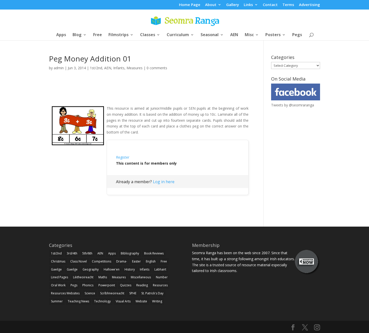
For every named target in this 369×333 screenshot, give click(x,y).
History (130, 269)
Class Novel (78, 261)
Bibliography (130, 253)
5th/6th (87, 253)
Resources (160, 285)
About (210, 5)
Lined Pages (59, 277)
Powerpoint (106, 285)
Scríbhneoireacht (112, 293)
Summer (57, 301)
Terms (288, 5)
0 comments (157, 67)
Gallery (232, 5)
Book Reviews (154, 253)
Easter (136, 261)
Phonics (87, 285)
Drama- (121, 261)
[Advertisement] (149, 93)
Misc (249, 35)
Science (90, 293)
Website (141, 301)
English (151, 261)
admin (59, 67)
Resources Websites (65, 293)
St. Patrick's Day (152, 293)
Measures (135, 67)
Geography (91, 269)
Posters (273, 35)
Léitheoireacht (83, 277)
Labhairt (160, 269)
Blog (77, 35)
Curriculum (178, 35)
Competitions (101, 261)
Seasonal (210, 35)
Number (162, 277)
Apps (61, 35)
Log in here (163, 181)
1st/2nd (96, 67)
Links (248, 5)
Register (122, 157)
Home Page (189, 5)
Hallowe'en (111, 269)
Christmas (58, 261)
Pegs (297, 35)
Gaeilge (56, 269)
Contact (270, 5)
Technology (102, 301)
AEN (234, 35)
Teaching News (78, 301)
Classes (147, 35)
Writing (157, 301)
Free (97, 35)
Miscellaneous (141, 277)
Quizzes (125, 285)
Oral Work (58, 285)
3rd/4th (72, 253)
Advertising (309, 5)
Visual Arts (123, 301)
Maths (102, 277)
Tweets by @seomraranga (292, 105)
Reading (142, 285)
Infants (119, 67)
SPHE (132, 293)
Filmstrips (118, 35)
